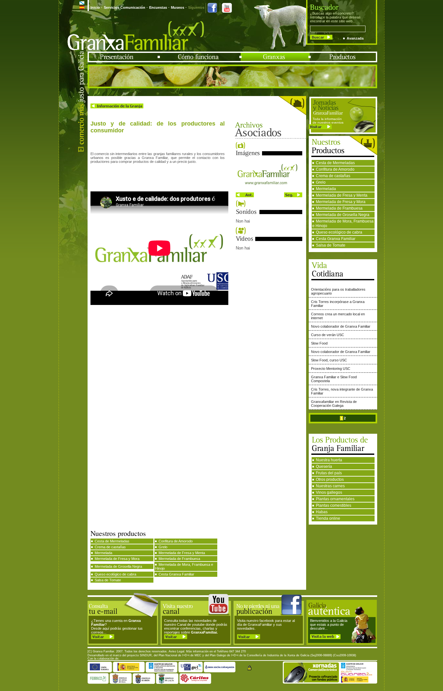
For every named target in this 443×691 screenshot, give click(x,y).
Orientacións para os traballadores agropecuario (338, 291)
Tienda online (328, 518)
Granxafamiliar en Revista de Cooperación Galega (334, 403)
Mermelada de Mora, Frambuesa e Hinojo (343, 223)
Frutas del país (329, 473)
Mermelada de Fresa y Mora (340, 202)
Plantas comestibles (333, 505)
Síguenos (196, 7)
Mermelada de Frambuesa (339, 208)
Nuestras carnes (330, 486)
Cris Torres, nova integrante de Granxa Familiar (342, 391)
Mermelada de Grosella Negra (342, 214)
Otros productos (330, 479)
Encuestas (158, 7)
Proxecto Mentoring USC (330, 368)
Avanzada (355, 38)
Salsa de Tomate (330, 245)
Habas (322, 512)
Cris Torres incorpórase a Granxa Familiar (338, 304)
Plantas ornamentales (335, 499)
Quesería (324, 466)
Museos (177, 7)
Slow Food (319, 343)
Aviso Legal (176, 651)
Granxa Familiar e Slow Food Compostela (334, 379)
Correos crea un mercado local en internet (338, 316)
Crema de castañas (333, 176)
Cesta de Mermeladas (335, 163)
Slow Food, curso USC (329, 360)
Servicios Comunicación (124, 7)
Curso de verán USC (327, 335)
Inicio (95, 7)
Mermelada (326, 189)
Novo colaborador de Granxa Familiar (340, 326)
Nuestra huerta (329, 460)
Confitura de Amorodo (335, 169)
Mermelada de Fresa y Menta (341, 195)
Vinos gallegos (329, 492)
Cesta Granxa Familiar (335, 238)
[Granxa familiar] (269, 189)
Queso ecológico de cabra (339, 232)
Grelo (321, 182)
